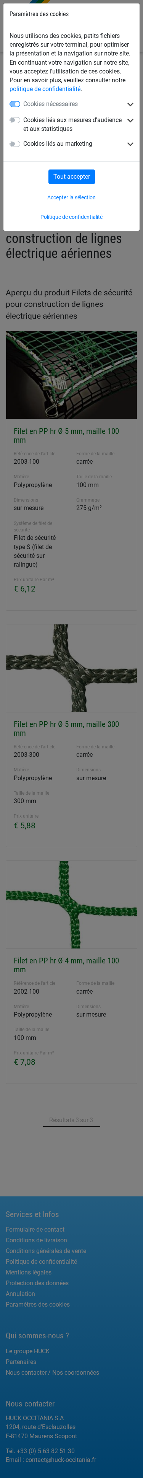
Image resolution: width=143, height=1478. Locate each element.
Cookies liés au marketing (57, 143)
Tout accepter (71, 176)
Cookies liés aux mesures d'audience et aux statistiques (72, 124)
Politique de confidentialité (71, 217)
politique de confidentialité (45, 89)
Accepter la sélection (71, 197)
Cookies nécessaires (50, 104)
